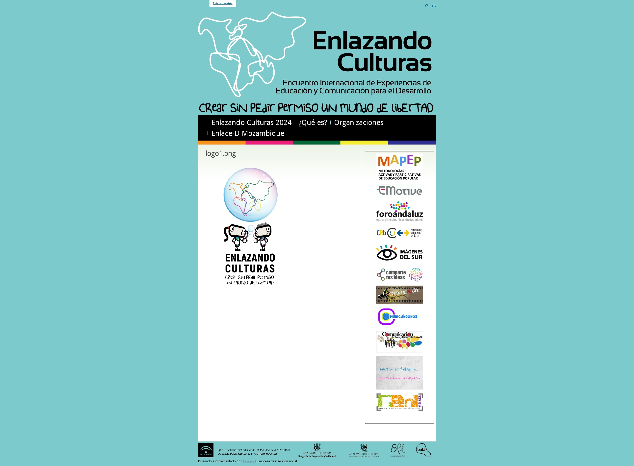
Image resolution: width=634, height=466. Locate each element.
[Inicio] (427, 5)
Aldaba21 (249, 461)
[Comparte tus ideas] (399, 281)
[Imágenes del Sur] (399, 262)
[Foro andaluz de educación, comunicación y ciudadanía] (399, 220)
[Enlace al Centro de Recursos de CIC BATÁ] (399, 240)
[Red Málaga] (399, 410)
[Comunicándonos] (399, 326)
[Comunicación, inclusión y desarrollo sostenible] (399, 351)
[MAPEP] (399, 180)
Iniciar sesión (223, 3)
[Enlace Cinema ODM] (399, 388)
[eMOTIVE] (399, 196)
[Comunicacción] (399, 303)
